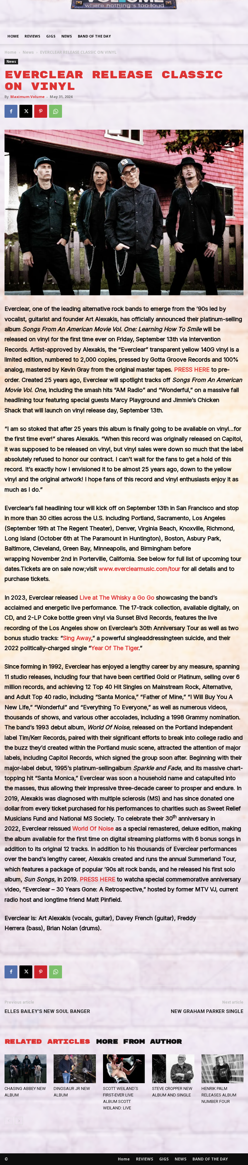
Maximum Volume (27, 96)
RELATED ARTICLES (47, 1042)
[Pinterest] (40, 111)
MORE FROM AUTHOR (138, 1042)
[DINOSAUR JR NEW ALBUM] (75, 1068)
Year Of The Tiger (115, 648)
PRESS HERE (192, 369)
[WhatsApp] (55, 111)
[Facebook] (11, 111)
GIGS (51, 36)
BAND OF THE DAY (94, 36)
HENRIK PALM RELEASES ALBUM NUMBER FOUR (219, 1095)
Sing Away (77, 638)
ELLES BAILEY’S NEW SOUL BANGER (47, 1011)
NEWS (66, 36)
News (28, 52)
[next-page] (19, 1121)
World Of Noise (93, 828)
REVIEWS (32, 36)
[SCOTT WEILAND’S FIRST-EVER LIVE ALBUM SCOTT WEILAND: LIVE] (124, 1068)
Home (13, 36)
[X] (25, 111)
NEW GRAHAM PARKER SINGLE (207, 1011)
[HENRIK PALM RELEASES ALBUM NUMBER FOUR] (222, 1068)
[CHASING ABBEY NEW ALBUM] (25, 1068)
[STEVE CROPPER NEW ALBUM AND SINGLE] (173, 1068)
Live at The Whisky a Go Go (116, 597)
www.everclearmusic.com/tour (139, 568)
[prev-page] (9, 1121)
